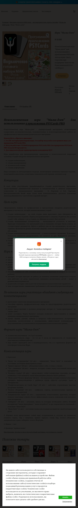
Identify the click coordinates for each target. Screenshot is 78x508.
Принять (65, 497)
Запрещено (67, 501)
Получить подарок (39, 264)
